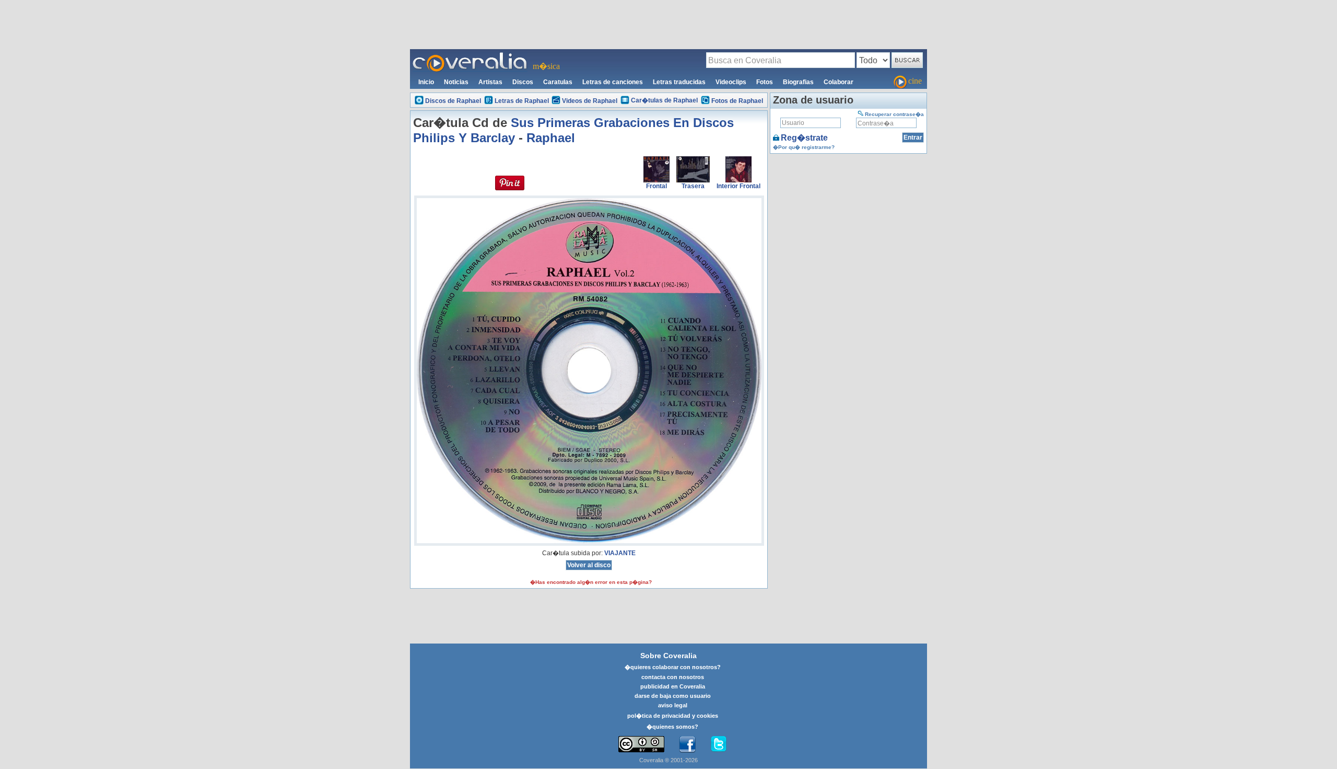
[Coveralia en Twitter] (718, 744)
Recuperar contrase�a (894, 114)
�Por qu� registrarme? (804, 147)
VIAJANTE (620, 553)
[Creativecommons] (641, 744)
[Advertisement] (668, 24)
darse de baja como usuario (673, 696)
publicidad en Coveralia (672, 686)
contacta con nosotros (672, 677)
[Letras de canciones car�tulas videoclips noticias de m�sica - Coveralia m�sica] (470, 55)
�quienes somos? (672, 727)
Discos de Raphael (453, 101)
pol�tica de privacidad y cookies (672, 716)
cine (915, 80)
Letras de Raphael (522, 101)
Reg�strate (804, 137)
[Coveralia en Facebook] (687, 744)
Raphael (550, 138)
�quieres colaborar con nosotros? (673, 667)
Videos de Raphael (589, 101)
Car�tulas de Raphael (664, 100)
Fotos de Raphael (737, 101)
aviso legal (672, 705)
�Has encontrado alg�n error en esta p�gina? (591, 582)
